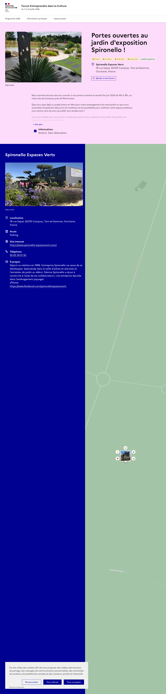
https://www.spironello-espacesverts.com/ (33, 245)
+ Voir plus (37, 124)
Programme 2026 (12, 18)
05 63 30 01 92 (18, 255)
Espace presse (60, 18)
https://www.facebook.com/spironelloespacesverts (38, 286)
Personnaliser (31, 682)
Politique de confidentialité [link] (16, 687)
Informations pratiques (37, 18)
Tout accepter (74, 682)
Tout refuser (52, 682)
